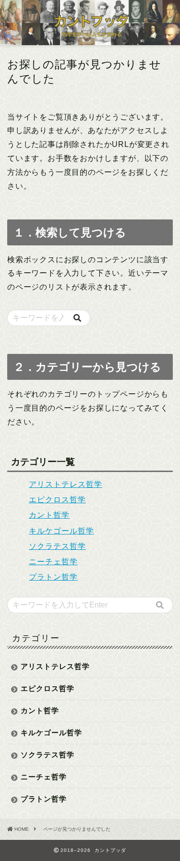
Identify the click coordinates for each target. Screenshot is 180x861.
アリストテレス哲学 (65, 484)
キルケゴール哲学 (61, 531)
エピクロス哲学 (57, 500)
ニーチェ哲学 (53, 562)
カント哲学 (49, 515)
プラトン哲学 (53, 577)
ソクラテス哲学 (57, 546)
